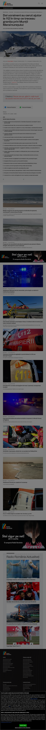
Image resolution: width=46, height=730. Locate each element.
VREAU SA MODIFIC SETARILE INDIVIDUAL (22, 727)
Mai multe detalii (34, 698)
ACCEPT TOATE (23, 725)
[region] (23, 710)
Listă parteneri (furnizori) (6, 722)
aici (9, 706)
